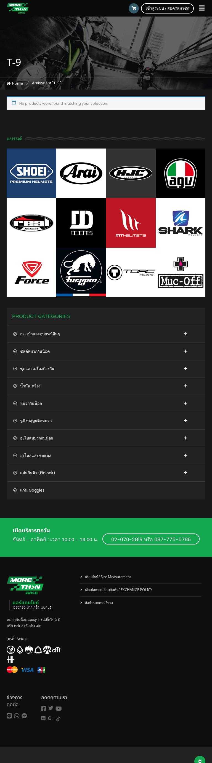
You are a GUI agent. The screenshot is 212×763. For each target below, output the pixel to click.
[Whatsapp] (16, 716)
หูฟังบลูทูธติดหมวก (36, 421)
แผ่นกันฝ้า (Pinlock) (37, 473)
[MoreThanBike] (18, 8)
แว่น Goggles (32, 490)
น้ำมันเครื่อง (30, 386)
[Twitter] (50, 708)
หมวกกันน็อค (31, 403)
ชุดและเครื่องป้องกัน (37, 368)
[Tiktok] (58, 719)
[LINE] (9, 716)
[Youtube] (58, 709)
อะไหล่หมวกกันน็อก (36, 438)
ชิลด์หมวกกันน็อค (35, 351)
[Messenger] (24, 716)
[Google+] (51, 718)
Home (17, 83)
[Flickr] (43, 718)
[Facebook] (43, 709)
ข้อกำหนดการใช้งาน (99, 603)
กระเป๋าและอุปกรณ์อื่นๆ (40, 334)
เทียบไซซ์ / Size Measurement (108, 577)
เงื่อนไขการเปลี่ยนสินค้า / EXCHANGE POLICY (118, 590)
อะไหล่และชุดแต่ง (35, 455)
